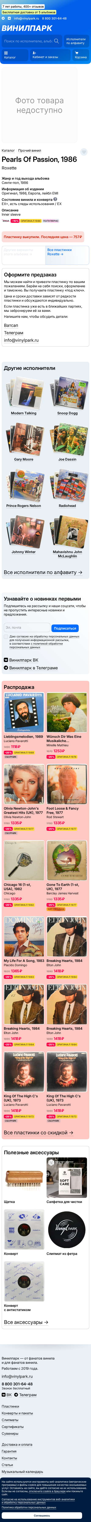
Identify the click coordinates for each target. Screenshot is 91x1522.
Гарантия (9, 1451)
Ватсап (11, 325)
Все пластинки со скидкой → (38, 1132)
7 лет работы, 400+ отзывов (23, 6)
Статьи (7, 1465)
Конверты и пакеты (17, 1413)
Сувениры (10, 1433)
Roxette (9, 168)
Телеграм (13, 332)
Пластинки (10, 1406)
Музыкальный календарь (22, 1471)
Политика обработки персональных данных (29, 1507)
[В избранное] (84, 152)
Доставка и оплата (17, 1444)
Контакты (9, 1458)
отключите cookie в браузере (47, 1491)
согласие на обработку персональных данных (48, 636)
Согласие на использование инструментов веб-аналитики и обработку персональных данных (38, 1501)
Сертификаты (13, 1427)
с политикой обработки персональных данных (36, 645)
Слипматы (10, 1420)
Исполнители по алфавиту (75, 41)
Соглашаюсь (42, 1515)
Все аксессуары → (26, 1322)
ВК (9, 1395)
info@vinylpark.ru (26, 18)
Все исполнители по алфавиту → (43, 572)
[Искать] (56, 41)
